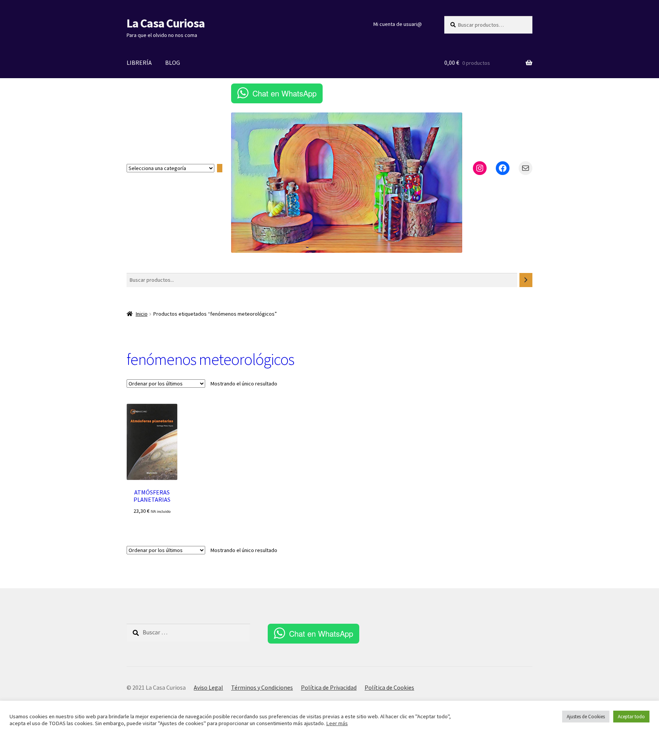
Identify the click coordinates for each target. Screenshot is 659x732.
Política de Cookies (389, 687)
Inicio (142, 313)
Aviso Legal (208, 687)
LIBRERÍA (139, 62)
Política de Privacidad (329, 687)
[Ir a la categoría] (219, 168)
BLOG (172, 62)
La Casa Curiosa (166, 23)
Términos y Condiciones (262, 687)
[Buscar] (525, 280)
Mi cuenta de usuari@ (397, 24)
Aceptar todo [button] (631, 716)
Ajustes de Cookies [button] (586, 716)
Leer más (337, 723)
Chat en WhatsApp (284, 93)
